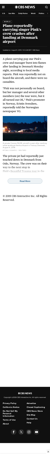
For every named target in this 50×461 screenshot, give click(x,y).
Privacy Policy (9, 403)
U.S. (3, 13)
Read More (25, 181)
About (6, 423)
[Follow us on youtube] (36, 432)
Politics (41, 13)
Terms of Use (9, 420)
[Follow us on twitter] (21, 432)
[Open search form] (46, 7)
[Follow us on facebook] (13, 432)
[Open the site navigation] (8, 7)
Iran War (12, 13)
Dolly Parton (23, 13)
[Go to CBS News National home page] (25, 7)
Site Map (31, 415)
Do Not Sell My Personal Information (10, 413)
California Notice (11, 407)
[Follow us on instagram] (29, 432)
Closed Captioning (36, 407)
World (33, 13)
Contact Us (32, 418)
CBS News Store (35, 411)
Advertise (31, 403)
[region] (25, 457)
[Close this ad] (48, 452)
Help (29, 422)
